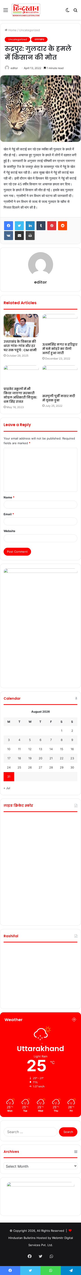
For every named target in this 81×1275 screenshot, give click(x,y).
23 (72, 758)
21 (51, 758)
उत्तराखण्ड (39, 39)
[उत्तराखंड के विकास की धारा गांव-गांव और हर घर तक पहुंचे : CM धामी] (21, 325)
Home (12, 30)
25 (19, 767)
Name (9, 497)
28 (51, 767)
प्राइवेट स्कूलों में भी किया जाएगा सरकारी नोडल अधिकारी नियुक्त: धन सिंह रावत (20, 395)
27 (40, 767)
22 (61, 758)
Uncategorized (29, 30)
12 (30, 749)
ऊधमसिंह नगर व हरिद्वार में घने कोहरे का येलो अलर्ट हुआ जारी (59, 348)
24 (9, 767)
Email (9, 514)
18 (19, 758)
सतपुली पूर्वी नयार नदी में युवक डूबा (58, 398)
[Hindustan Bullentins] (25, 10)
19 (30, 758)
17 (8, 758)
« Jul (7, 788)
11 (19, 749)
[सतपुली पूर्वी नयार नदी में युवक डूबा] (59, 378)
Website (9, 531)
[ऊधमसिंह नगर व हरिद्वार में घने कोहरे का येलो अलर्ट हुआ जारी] (59, 327)
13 (40, 749)
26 (30, 767)
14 (51, 749)
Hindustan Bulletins (22, 1238)
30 (72, 767)
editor (14, 68)
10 (8, 749)
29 (61, 767)
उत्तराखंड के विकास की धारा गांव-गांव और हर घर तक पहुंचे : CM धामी (20, 345)
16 (72, 749)
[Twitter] (19, 225)
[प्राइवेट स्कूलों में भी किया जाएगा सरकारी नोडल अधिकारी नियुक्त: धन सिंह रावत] (21, 375)
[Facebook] (8, 225)
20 (40, 758)
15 (61, 749)
